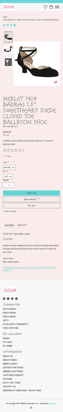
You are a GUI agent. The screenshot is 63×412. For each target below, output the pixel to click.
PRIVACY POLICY (10, 363)
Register (6, 338)
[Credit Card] (31, 407)
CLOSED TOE (37, 267)
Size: (5, 171)
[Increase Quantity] (12, 185)
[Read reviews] (12, 150)
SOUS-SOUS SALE (11, 328)
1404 (5, 267)
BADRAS (12, 267)
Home (5, 17)
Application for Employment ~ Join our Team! (22, 390)
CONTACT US (9, 386)
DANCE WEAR (9, 316)
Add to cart (31, 193)
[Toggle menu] (57, 7)
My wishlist (7, 345)
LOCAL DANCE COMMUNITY (15, 324)
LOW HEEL (49, 267)
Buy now (31, 205)
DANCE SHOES (9, 312)
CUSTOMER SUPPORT (13, 375)
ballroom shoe (23, 267)
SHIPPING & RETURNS (13, 371)
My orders (7, 342)
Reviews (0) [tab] (22, 225)
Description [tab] (9, 225)
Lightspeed (53, 403)
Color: (6, 162)
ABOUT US (8, 356)
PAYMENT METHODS (13, 367)
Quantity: (6, 180)
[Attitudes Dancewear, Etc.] (9, 7)
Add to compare (10, 211)
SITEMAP (7, 379)
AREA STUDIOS (10, 360)
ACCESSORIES (9, 309)
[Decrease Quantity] (6, 185)
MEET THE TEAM (11, 382)
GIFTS (6, 320)
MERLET (7, 270)
